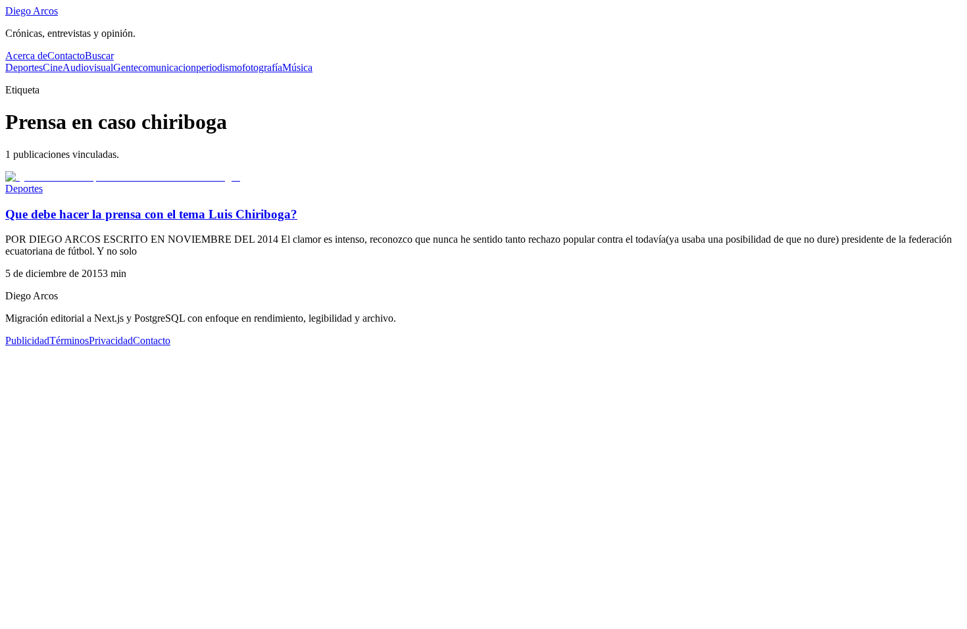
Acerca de (26, 55)
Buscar (99, 55)
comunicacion (167, 67)
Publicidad (27, 340)
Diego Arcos (31, 10)
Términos (69, 340)
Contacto (66, 55)
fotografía (262, 67)
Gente (125, 67)
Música (297, 67)
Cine (52, 67)
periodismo (219, 67)
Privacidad (111, 340)
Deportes (24, 67)
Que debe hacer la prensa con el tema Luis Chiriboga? (151, 214)
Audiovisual (87, 67)
